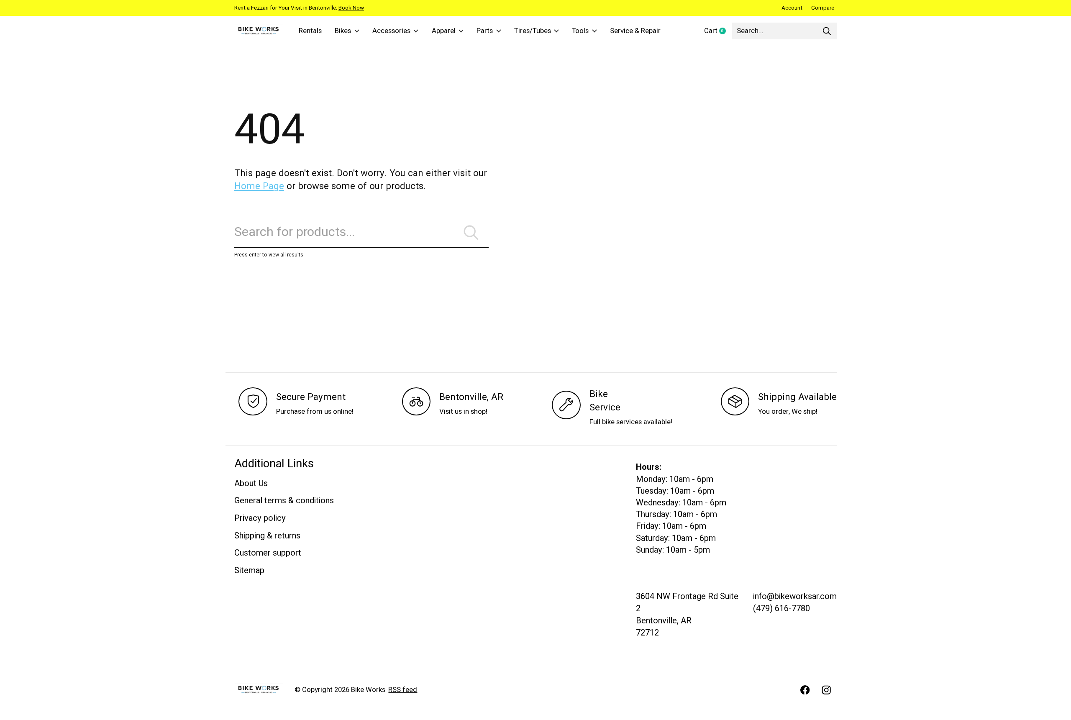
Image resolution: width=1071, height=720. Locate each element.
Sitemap (249, 570)
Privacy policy (260, 518)
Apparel (444, 31)
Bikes (343, 31)
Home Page (259, 186)
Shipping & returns (267, 536)
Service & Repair (635, 31)
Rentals (310, 31)
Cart (718, 31)
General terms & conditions (284, 501)
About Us (251, 483)
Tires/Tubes (532, 31)
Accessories (391, 31)
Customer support (267, 553)
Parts (485, 31)
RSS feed (402, 690)
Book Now (351, 8)
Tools (580, 31)
